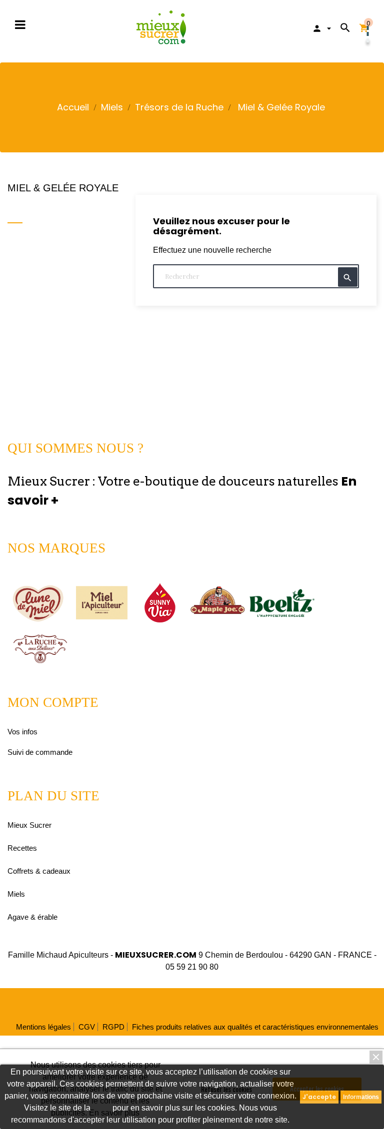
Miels (16, 894)
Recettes (22, 848)
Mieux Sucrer (30, 825)
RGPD (113, 1027)
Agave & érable (33, 917)
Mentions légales (43, 1027)
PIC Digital (246, 1003)
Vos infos (23, 731)
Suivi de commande (40, 752)
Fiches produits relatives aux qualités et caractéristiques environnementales (255, 1027)
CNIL (101, 1108)
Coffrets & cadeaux (39, 871)
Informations (361, 1097)
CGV (86, 1027)
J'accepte (319, 1097)
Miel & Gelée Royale (63, 187)
